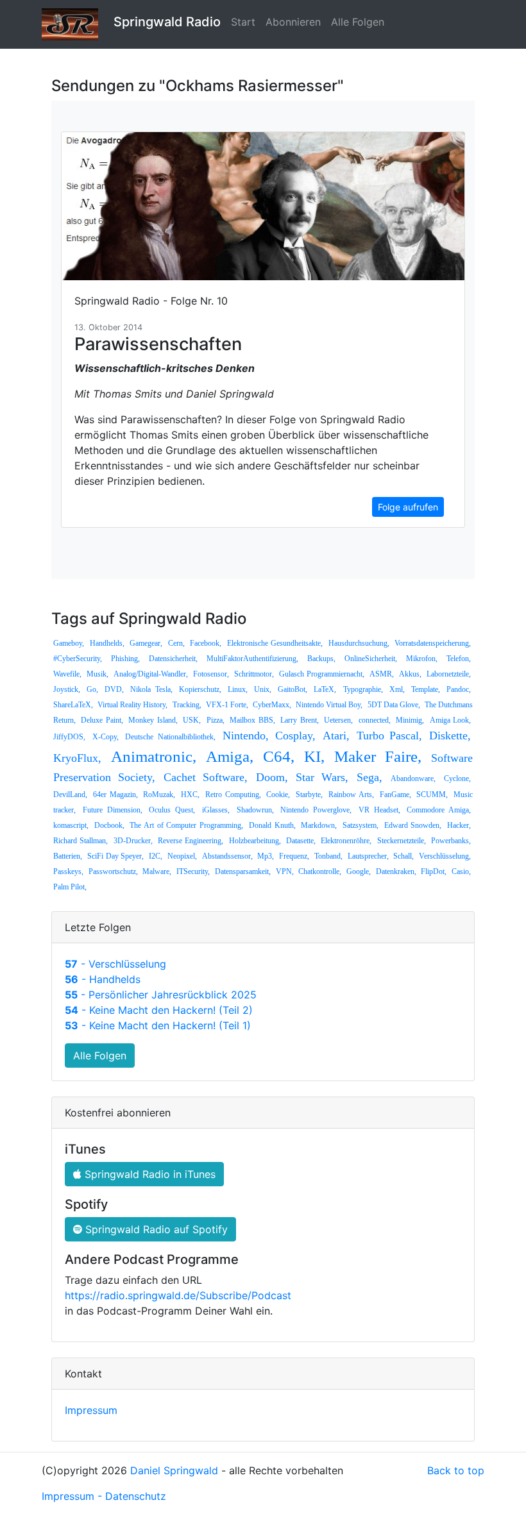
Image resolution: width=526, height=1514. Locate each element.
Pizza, (216, 720)
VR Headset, (379, 809)
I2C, (155, 856)
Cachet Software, (206, 777)
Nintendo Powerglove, (316, 809)
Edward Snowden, (413, 825)
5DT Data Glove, (394, 704)
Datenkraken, (396, 871)
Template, (425, 689)
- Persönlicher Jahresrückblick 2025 (161, 994)
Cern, (176, 643)
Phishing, (125, 658)
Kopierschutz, (200, 689)
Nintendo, (246, 735)
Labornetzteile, (449, 673)
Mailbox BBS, (252, 720)
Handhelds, (107, 643)
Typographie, (363, 689)
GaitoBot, (292, 689)
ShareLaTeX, (73, 704)
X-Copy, (105, 736)
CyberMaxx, (272, 704)
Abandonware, (413, 778)
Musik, (97, 673)
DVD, (114, 689)
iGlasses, (216, 809)
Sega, (369, 777)
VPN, (285, 871)
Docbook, (109, 825)
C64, (278, 756)
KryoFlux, (77, 758)
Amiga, (229, 756)
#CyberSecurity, (77, 658)
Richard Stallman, (80, 840)
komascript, (71, 825)
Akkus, (410, 673)
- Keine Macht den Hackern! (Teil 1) (158, 1025)
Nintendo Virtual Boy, (329, 704)
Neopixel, (182, 856)
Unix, (262, 689)
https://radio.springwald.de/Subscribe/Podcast (178, 1295)
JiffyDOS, (69, 736)
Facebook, (205, 643)
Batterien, (67, 856)
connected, (375, 720)
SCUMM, (432, 794)
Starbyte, (309, 794)
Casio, (461, 871)
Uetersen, (338, 720)
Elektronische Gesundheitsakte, (275, 643)
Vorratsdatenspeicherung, (432, 643)
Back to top (455, 1470)
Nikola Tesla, (151, 689)
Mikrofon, (421, 658)
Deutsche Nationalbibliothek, (170, 736)
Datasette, (301, 840)
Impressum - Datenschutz (104, 1496)
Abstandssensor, (227, 856)
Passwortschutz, (113, 871)
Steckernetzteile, (401, 840)
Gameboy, (68, 643)
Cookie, (278, 794)
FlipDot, (433, 871)
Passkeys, (68, 871)
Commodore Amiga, (439, 809)
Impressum (91, 1410)
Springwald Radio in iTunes (148, 1174)
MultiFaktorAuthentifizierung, (252, 658)
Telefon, (458, 658)
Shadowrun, (255, 809)
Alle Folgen (357, 21)
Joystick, (66, 689)
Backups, (321, 658)
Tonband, (328, 856)
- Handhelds (102, 979)
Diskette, (450, 735)
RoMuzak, (159, 794)
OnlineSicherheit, (370, 658)
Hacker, (459, 825)
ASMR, (381, 673)
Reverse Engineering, (190, 840)
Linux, (238, 689)
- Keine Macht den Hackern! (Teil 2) (159, 1010)
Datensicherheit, (173, 658)
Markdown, (319, 825)
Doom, (272, 777)
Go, (92, 689)
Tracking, (187, 704)
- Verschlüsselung (115, 963)
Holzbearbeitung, (255, 840)
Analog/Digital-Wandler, (151, 673)
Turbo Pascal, (390, 735)
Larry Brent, (299, 720)
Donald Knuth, (272, 825)
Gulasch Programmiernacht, (321, 673)
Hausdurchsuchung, (358, 643)
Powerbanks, (451, 840)
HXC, (190, 794)
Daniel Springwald (174, 1470)
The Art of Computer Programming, (186, 825)
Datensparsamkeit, (243, 871)
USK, (192, 720)
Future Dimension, (112, 809)
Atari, (336, 735)
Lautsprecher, (368, 856)
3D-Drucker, (133, 840)
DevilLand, (70, 794)
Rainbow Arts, (351, 794)
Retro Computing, (233, 794)
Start (243, 21)
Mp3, (265, 856)
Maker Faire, (377, 756)
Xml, (397, 689)
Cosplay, (295, 735)
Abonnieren (293, 21)
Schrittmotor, (254, 673)
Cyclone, (457, 778)
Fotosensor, (211, 673)
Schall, (403, 856)
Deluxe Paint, (102, 720)
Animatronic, (153, 756)
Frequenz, (294, 856)
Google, (358, 871)
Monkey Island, (152, 720)
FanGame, (395, 794)
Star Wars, (322, 777)
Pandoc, (458, 689)
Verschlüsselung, (445, 856)
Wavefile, (67, 673)
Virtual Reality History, (132, 704)
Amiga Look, (450, 720)
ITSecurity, (193, 871)
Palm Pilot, (70, 886)
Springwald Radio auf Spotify (155, 1229)
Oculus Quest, (172, 809)
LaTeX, (325, 689)
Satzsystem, (360, 825)
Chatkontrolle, (319, 871)
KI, (314, 756)
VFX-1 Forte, (227, 704)
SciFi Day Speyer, (115, 856)
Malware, (156, 871)
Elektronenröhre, (346, 840)
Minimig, (410, 720)
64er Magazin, (115, 794)
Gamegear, (146, 643)
